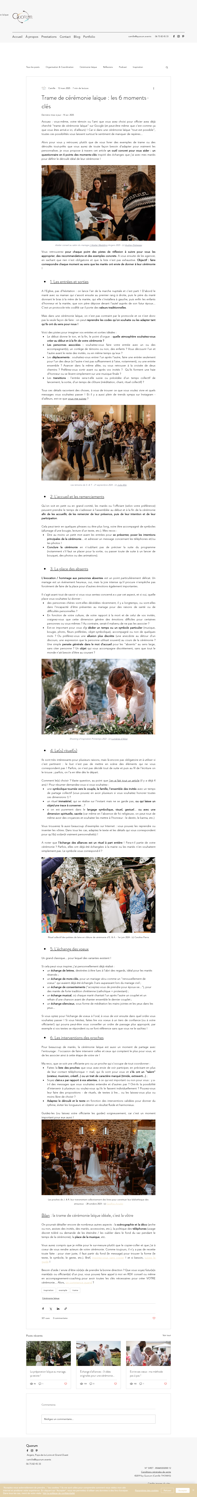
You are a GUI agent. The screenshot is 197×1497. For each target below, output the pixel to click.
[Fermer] (193, 1490)
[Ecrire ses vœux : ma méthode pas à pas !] (148, 1353)
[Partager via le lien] (65, 1308)
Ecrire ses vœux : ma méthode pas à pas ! (146, 1374)
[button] (166, 67)
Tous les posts (33, 67)
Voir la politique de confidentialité (59, 1493)
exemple (63, 1290)
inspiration (49, 1290)
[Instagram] (178, 36)
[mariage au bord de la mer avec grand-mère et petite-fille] (98, 1353)
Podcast (123, 67)
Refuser (167, 1490)
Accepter (182, 1490)
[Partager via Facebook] (43, 1308)
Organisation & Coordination (60, 67)
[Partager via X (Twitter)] (50, 1308)
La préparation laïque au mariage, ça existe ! (48, 1374)
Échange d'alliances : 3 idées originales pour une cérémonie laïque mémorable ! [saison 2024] (98, 1374)
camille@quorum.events (139, 36)
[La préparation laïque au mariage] (48, 1353)
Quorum (32, 1445)
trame (75, 1290)
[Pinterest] (183, 36)
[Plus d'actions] (153, 88)
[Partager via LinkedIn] (58, 1308)
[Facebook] (173, 36)
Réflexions (108, 67)
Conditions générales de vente (156, 1471)
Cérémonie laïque (88, 67)
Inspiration (138, 67)
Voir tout (167, 1335)
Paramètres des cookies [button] (147, 1490)
